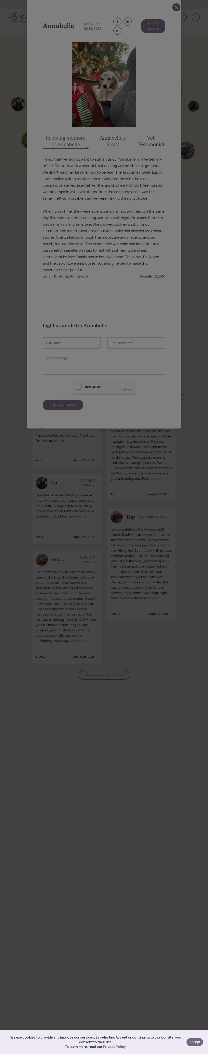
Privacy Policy (114, 1046)
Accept (194, 1042)
